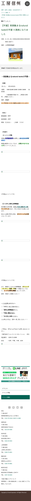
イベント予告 (6, 393)
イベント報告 (6, 397)
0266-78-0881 (8, 463)
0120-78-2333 (8, 418)
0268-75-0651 (8, 452)
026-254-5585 (8, 429)
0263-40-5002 (8, 441)
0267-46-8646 (8, 475)
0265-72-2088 (17, 418)
